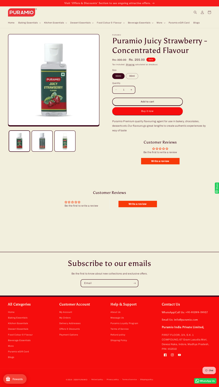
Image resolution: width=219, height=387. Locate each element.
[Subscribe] (134, 283)
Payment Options (68, 335)
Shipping (130, 64)
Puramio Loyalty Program (124, 323)
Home (11, 312)
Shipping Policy (118, 340)
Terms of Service (119, 329)
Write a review (160, 161)
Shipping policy (146, 379)
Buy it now (147, 111)
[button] (29, 22)
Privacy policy (113, 379)
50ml (118, 76)
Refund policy (117, 335)
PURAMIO (82, 380)
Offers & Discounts (69, 329)
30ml (132, 76)
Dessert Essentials (18, 329)
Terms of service (129, 379)
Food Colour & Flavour (20, 335)
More (11, 346)
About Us (115, 312)
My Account (65, 312)
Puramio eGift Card (18, 351)
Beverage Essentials (19, 340)
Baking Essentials (17, 318)
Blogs (11, 357)
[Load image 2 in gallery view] (42, 141)
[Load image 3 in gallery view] (65, 141)
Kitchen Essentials (18, 323)
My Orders (65, 318)
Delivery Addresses (70, 323)
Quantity (116, 83)
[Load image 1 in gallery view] (19, 141)
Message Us (117, 318)
